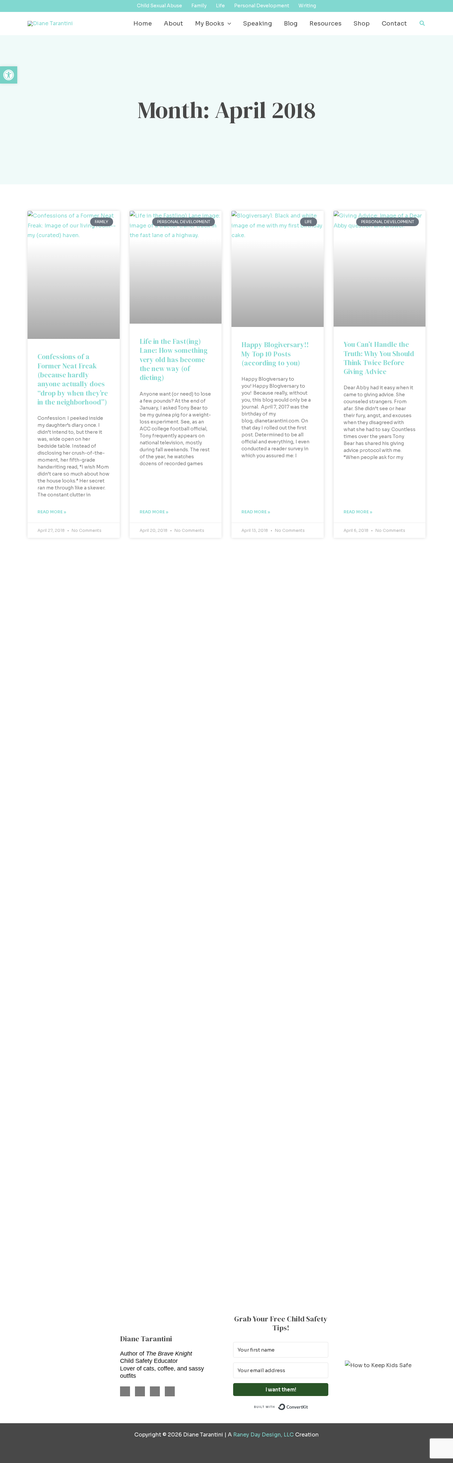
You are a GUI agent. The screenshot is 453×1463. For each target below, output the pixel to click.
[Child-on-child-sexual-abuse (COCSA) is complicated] (189, 735)
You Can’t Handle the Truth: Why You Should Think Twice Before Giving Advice (379, 358)
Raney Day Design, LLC (263, 1434)
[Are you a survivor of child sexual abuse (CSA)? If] (38, 716)
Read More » (51, 511)
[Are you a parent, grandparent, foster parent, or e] (340, 740)
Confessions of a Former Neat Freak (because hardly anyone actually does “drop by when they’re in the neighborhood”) (72, 379)
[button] (227, 23)
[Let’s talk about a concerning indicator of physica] (264, 923)
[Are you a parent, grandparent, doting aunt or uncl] (113, 932)
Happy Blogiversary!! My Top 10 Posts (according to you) (275, 354)
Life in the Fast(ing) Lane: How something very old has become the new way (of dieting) (174, 359)
